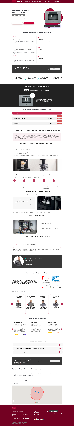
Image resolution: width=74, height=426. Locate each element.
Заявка (26, 90)
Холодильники (14, 414)
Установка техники (34, 1)
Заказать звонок (28, 23)
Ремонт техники (27, 1)
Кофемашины (25, 417)
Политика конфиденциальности (23, 421)
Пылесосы (14, 415)
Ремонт (42, 90)
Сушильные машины (16, 418)
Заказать (59, 115)
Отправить (55, 68)
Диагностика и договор (34, 90)
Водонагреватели (26, 418)
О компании (40, 1)
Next (62, 304)
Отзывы (48, 1)
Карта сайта (14, 421)
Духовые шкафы (26, 412)
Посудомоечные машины (16, 417)
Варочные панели (26, 415)
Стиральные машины (16, 412)
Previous (12, 304)
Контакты (45, 1)
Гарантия (47, 90)
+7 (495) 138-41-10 (34, 242)
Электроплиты (25, 414)
